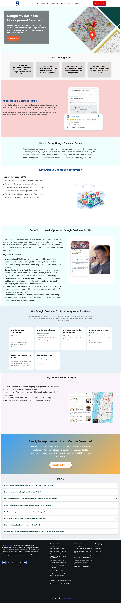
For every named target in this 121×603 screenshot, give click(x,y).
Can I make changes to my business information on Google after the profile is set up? (60, 512)
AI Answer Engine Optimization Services (60, 580)
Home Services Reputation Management (81, 563)
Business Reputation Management (83, 548)
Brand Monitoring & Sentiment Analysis (60, 583)
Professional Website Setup (57, 575)
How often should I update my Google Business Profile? (60, 525)
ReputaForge (8, 546)
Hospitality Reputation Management (83, 560)
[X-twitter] (12, 562)
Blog (96, 556)
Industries (54, 3)
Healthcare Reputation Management (83, 557)
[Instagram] (16, 562)
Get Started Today (60, 465)
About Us (75, 3)
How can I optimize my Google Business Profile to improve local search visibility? (60, 499)
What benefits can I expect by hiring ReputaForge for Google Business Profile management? (60, 532)
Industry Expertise (78, 546)
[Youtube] (25, 562)
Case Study (98, 551)
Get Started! (13, 38)
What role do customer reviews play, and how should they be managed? (60, 505)
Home (36, 3)
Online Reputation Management (58, 551)
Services (44, 3)
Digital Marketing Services (57, 565)
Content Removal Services (57, 560)
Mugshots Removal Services (57, 553)
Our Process (65, 3)
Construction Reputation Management (84, 555)
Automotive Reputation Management (83, 566)
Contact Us (98, 553)
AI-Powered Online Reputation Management (58, 557)
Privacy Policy (98, 559)
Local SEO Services (55, 567)
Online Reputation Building (57, 548)
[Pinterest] (20, 562)
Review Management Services (58, 562)
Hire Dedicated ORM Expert (57, 570)
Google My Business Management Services (61, 572)
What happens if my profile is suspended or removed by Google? (60, 518)
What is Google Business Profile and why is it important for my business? (60, 485)
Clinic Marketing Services (56, 578)
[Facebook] (4, 562)
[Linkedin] (8, 562)
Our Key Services (54, 546)
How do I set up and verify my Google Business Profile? (60, 492)
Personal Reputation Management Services (83, 552)
